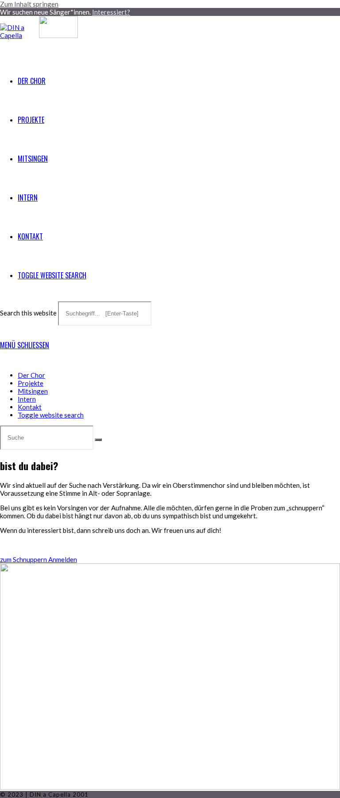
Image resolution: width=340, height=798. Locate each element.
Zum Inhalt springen (29, 4)
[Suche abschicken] (98, 439)
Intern (27, 399)
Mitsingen (33, 391)
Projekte (30, 383)
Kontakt (30, 407)
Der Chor (31, 375)
